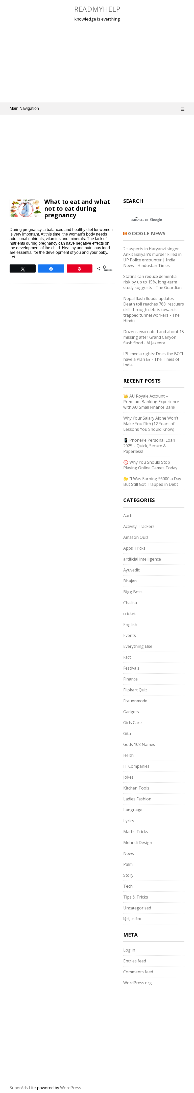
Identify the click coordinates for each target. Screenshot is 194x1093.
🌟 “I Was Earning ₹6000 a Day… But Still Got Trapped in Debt (153, 481)
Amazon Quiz (135, 537)
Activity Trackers (139, 526)
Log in (129, 950)
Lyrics (128, 820)
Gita (127, 733)
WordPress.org (137, 983)
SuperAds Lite (23, 1087)
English (130, 624)
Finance (130, 679)
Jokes (128, 777)
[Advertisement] (97, 61)
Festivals (131, 668)
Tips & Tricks (135, 897)
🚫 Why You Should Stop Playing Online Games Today (150, 465)
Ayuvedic (131, 570)
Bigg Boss (132, 592)
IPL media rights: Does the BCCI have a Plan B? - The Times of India (153, 359)
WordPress (70, 1087)
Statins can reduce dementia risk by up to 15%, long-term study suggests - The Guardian (152, 282)
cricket (129, 613)
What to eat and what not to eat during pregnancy (77, 208)
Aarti (127, 515)
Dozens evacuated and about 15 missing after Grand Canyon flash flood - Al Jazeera (153, 337)
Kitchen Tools (136, 788)
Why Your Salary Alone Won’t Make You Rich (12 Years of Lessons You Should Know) (150, 423)
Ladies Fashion (137, 799)
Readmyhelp (97, 9)
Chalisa (130, 602)
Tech (128, 886)
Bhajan (130, 581)
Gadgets (131, 711)
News (128, 853)
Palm (128, 864)
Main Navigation (24, 108)
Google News (146, 233)
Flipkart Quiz (135, 690)
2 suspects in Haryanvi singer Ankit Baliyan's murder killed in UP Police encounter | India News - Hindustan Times (152, 257)
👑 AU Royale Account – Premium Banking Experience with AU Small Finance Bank (151, 401)
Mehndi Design (137, 842)
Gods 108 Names (139, 744)
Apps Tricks (134, 548)
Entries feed (134, 961)
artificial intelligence (142, 559)
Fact (127, 657)
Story (128, 875)
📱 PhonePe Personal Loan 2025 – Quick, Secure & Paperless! (149, 445)
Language (132, 810)
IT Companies (136, 766)
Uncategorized (137, 908)
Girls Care (132, 722)
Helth (128, 755)
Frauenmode (135, 701)
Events (129, 635)
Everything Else (137, 646)
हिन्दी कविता (132, 919)
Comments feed (138, 972)
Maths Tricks (135, 831)
